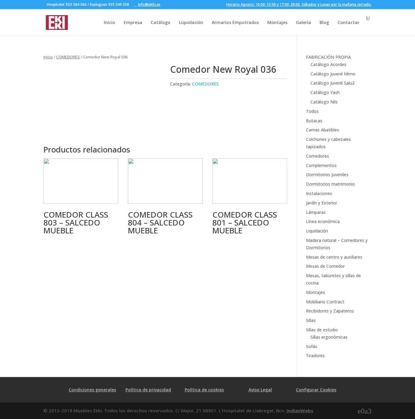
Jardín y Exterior (321, 203)
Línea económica (323, 221)
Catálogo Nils (324, 102)
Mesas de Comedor (325, 266)
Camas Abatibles (322, 130)
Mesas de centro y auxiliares (334, 257)
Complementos (321, 165)
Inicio (109, 22)
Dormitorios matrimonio (330, 184)
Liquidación (191, 22)
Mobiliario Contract (325, 302)
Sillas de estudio (322, 330)
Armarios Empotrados (235, 22)
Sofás (311, 346)
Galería (303, 22)
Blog (324, 22)
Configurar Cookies (316, 390)
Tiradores (315, 355)
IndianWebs (299, 410)
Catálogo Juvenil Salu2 (332, 83)
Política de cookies (204, 390)
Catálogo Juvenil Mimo (332, 74)
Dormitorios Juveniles (327, 174)
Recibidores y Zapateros (330, 311)
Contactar (348, 22)
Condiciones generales (92, 390)
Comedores (317, 156)
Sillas (311, 320)
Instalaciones (319, 193)
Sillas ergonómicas (329, 337)
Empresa (133, 22)
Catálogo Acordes (328, 64)
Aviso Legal (260, 390)
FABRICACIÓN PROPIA (328, 57)
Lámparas (316, 212)
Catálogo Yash (325, 92)
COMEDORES (68, 57)
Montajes (277, 22)
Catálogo (160, 22)
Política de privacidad (148, 390)
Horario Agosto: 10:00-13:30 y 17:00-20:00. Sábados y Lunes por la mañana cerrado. (299, 5)
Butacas (314, 121)
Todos (312, 111)
